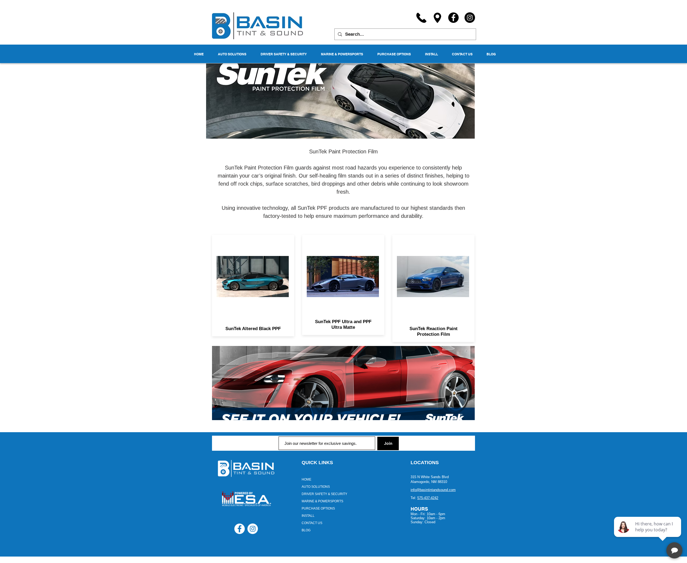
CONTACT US (312, 523)
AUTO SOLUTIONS (316, 487)
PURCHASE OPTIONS (318, 508)
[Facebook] (453, 17)
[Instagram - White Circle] (252, 529)
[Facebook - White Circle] (239, 529)
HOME (306, 479)
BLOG (306, 530)
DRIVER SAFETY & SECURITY (324, 494)
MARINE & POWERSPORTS (322, 501)
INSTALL (308, 516)
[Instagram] (470, 17)
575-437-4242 (427, 498)
